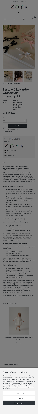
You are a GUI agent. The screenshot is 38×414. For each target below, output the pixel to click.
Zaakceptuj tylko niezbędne (19, 393)
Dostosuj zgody (19, 398)
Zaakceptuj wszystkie (19, 403)
